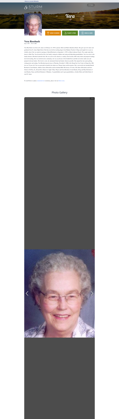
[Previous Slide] (27, 293)
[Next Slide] (92, 293)
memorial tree (40, 80)
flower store (61, 80)
